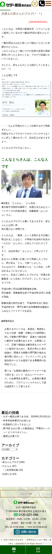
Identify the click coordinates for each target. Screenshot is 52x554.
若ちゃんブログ (10, 462)
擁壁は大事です (11, 436)
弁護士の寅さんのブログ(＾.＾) (21, 13)
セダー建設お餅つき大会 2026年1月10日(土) (27, 416)
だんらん (7, 466)
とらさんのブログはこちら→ (16, 148)
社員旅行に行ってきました (17, 424)
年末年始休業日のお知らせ (17, 420)
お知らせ (7, 474)
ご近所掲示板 (11, 470)
